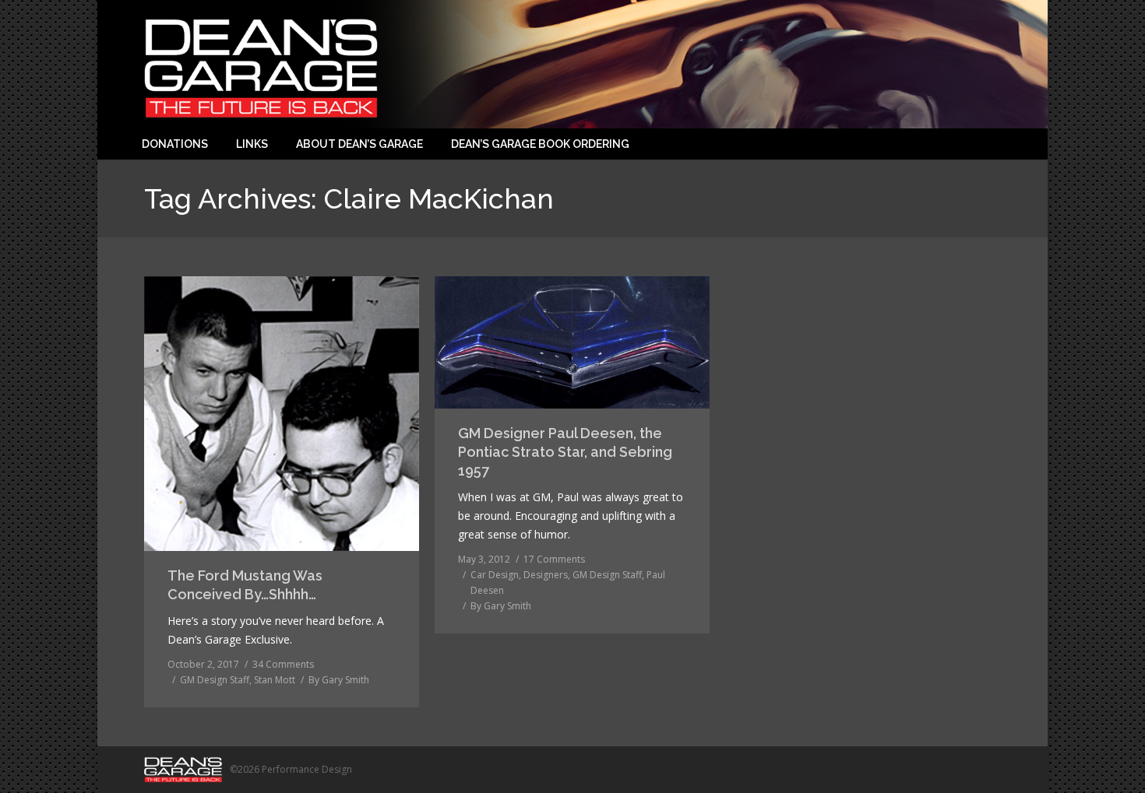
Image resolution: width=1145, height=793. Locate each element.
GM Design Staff (214, 679)
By (338, 679)
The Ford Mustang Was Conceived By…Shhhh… (244, 584)
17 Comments (554, 559)
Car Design (494, 574)
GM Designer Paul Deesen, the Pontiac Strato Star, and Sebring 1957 (565, 452)
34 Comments (283, 664)
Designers (545, 574)
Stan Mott (274, 679)
